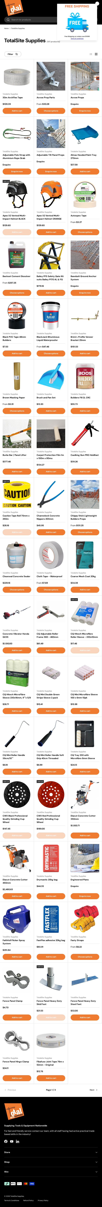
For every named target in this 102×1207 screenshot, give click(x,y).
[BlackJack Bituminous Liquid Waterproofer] (51, 315)
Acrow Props (77, 97)
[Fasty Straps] (85, 919)
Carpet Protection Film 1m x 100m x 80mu (50, 457)
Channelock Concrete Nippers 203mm (48, 517)
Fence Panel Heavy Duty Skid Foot (49, 1003)
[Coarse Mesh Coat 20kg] (85, 555)
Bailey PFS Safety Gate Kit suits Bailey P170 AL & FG (50, 278)
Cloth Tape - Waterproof (49, 576)
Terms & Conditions (11, 1200)
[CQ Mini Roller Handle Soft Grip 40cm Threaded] (51, 733)
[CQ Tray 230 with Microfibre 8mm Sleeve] (85, 733)
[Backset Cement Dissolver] (17, 255)
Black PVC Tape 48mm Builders (14, 339)
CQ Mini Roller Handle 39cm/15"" (14, 757)
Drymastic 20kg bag (47, 879)
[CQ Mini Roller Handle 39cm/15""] (17, 733)
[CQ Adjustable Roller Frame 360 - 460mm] (51, 612)
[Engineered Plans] (85, 858)
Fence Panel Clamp (12, 1001)
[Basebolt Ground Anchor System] (85, 255)
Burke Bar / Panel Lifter (14, 455)
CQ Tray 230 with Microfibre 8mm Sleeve (83, 757)
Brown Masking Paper (14, 397)
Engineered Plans (80, 879)
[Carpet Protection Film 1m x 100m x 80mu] (51, 433)
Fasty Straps (77, 940)
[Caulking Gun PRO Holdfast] (85, 433)
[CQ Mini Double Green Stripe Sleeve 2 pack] (51, 673)
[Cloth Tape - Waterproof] (51, 555)
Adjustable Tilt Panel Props (50, 155)
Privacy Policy (43, 1200)
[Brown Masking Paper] (17, 376)
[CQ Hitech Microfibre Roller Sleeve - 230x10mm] (85, 612)
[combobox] (51, 20)
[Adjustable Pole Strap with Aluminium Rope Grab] (17, 133)
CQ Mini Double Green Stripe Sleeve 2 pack (48, 696)
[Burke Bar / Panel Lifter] (17, 433)
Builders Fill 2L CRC (80, 397)
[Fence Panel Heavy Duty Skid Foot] (51, 979)
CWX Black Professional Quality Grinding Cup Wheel (15, 819)
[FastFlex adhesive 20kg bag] (51, 919)
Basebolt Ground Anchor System (83, 278)
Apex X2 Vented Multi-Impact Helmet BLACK (14, 217)
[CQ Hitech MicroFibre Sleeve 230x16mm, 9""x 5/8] (17, 673)
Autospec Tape (78, 215)
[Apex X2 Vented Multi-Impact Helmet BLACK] (17, 194)
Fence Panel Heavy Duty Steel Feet (83, 1003)
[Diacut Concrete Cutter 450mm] (17, 858)
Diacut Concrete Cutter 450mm (15, 881)
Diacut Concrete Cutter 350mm (83, 817)
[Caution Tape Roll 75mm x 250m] (17, 494)
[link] (19, 1090)
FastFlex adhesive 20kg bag (51, 940)
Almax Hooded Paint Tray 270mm (84, 157)
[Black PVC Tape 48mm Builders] (17, 315)
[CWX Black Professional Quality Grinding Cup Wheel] (17, 794)
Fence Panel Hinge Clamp (16, 1061)
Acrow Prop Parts (46, 97)
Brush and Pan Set (46, 397)
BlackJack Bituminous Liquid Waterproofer (48, 339)
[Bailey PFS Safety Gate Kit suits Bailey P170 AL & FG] (51, 255)
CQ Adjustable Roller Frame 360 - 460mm (47, 635)
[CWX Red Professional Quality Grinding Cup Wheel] (51, 794)
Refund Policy (28, 1200)
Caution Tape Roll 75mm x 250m (16, 517)
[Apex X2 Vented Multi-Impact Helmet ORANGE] (51, 194)
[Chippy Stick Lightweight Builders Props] (85, 494)
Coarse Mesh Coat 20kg (83, 576)
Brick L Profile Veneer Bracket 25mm (82, 339)
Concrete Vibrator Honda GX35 (16, 635)
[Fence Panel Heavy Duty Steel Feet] (85, 979)
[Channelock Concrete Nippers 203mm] (51, 494)
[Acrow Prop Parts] (51, 76)
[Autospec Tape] (85, 194)
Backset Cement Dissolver (16, 276)
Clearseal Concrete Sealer (16, 576)
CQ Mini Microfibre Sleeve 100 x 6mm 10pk (84, 696)
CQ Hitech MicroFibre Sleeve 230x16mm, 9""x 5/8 (17, 696)
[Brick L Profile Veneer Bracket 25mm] (85, 315)
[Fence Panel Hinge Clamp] (17, 1040)
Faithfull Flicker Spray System (14, 942)
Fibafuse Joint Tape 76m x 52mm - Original (50, 1063)
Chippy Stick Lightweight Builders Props (84, 517)
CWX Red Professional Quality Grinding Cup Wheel (48, 819)
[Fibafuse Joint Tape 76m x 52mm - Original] (51, 1040)
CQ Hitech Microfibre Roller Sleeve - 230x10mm (84, 635)
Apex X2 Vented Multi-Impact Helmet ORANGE (49, 217)
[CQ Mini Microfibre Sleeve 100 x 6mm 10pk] (85, 673)
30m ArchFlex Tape (13, 97)
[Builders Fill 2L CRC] (85, 376)
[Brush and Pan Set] (51, 376)
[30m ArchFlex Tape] (17, 76)
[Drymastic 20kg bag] (51, 858)
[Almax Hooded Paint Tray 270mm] (85, 133)
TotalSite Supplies (18, 28)
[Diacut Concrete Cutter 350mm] (85, 794)
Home (6, 28)
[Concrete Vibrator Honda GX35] (17, 612)
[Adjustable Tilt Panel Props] (51, 133)
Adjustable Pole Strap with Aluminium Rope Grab (16, 157)
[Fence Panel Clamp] (17, 979)
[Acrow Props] (85, 76)
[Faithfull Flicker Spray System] (17, 919)
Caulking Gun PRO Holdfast (85, 455)
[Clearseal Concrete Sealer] (17, 555)
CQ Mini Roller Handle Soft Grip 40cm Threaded (50, 757)
